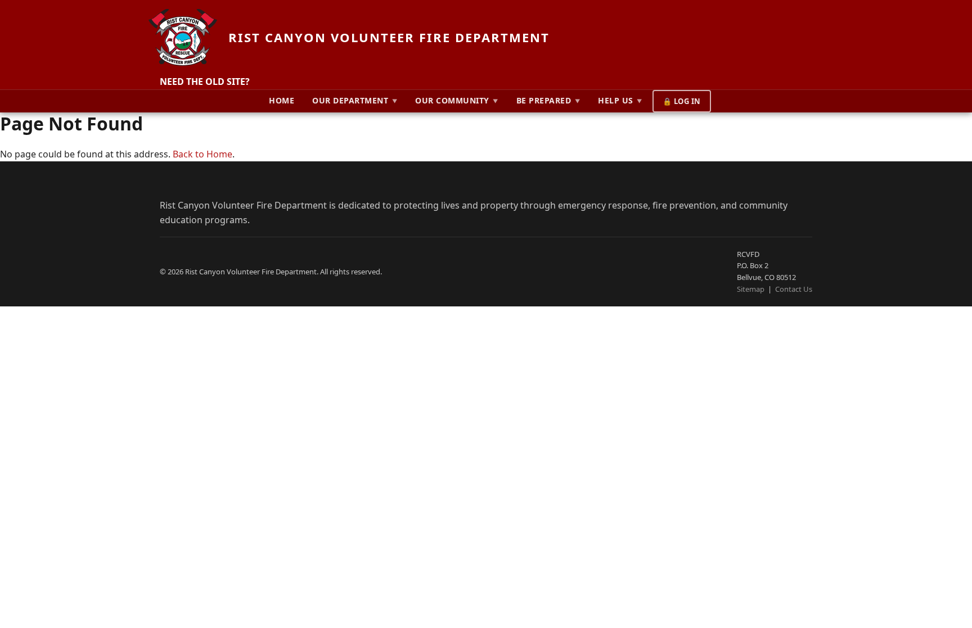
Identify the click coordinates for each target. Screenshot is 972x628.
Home (281, 100)
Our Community (456, 100)
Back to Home (202, 154)
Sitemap (750, 289)
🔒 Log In (682, 101)
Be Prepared (548, 100)
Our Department (354, 100)
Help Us (620, 100)
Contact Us (793, 289)
